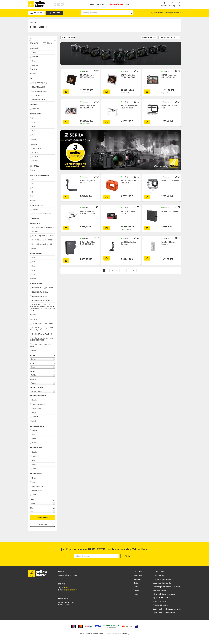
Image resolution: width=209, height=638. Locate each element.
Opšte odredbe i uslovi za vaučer (164, 613)
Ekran (32, 363)
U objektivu (35, 218)
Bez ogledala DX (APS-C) (39, 83)
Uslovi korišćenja (159, 576)
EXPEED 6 (35, 157)
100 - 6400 (35, 231)
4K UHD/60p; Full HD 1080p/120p (42, 300)
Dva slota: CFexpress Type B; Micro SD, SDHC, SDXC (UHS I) (41, 339)
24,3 (33, 130)
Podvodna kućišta (37, 486)
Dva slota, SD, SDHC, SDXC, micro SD (43, 324)
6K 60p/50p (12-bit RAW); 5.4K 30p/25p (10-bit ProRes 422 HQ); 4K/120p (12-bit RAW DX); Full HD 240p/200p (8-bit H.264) (42, 307)
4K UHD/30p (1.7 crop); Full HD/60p (42, 288)
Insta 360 (35, 57)
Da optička (35, 210)
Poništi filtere (42, 524)
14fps (33, 270)
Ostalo (34, 469)
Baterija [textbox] (33, 383)
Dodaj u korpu (66, 91)
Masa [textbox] (33, 503)
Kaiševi (34, 412)
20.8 (33, 126)
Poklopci (34, 439)
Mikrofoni (35, 417)
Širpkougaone (36, 109)
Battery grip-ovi (36, 408)
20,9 (33, 122)
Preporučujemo (116, 4)
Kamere (136, 594)
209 (33, 188)
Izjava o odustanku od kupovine (164, 594)
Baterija (33, 380)
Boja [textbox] (32, 511)
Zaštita (34, 478)
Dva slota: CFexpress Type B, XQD (42, 334)
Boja (31, 508)
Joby (33, 61)
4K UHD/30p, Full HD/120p (40, 292)
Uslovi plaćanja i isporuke (162, 583)
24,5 (33, 135)
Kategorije (38, 13)
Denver (34, 52)
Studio (136, 587)
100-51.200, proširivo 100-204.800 (42, 240)
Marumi (34, 69)
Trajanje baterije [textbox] (36, 391)
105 (33, 179)
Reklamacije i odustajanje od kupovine (166, 587)
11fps (33, 262)
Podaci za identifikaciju (161, 605)
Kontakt (129, 4)
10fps (33, 257)
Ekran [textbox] (33, 367)
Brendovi (56, 13)
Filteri (33, 434)
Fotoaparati (138, 576)
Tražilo (32, 371)
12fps (33, 266)
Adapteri (34, 430)
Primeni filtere (42, 517)
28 (133, 270)
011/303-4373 (69, 588)
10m (33, 170)
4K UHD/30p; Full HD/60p (39, 296)
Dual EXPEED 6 (36, 148)
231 (33, 192)
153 (33, 184)
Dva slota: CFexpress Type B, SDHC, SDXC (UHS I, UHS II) (41, 329)
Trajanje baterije (36, 388)
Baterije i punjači (37, 490)
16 (33, 118)
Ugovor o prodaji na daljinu (162, 579)
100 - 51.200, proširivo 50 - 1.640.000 (43, 227)
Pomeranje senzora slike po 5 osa (42, 214)
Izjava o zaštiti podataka (161, 598)
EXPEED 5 (35, 152)
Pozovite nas (158, 13)
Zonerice (34, 443)
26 (125, 270)
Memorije (137, 579)
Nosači (34, 482)
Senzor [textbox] (33, 359)
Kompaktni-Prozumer (38, 99)
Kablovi (34, 464)
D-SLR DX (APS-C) (37, 95)
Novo (92, 4)
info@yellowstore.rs (174, 13)
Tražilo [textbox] (33, 375)
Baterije (34, 400)
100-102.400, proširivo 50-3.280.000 (43, 236)
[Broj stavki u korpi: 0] (179, 3)
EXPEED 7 (35, 161)
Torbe (136, 583)
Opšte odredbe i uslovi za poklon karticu (167, 609)
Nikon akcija (102, 4)
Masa (32, 500)
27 (129, 270)
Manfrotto (35, 65)
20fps (33, 274)
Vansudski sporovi (159, 590)
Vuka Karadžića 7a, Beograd (68, 575)
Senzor (32, 355)
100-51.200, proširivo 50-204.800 (42, 244)
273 (33, 196)
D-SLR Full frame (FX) (38, 87)
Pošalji (127, 556)
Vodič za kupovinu (159, 602)
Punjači (34, 456)
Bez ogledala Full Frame (39, 91)
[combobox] (42, 358)
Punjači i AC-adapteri (38, 404)
